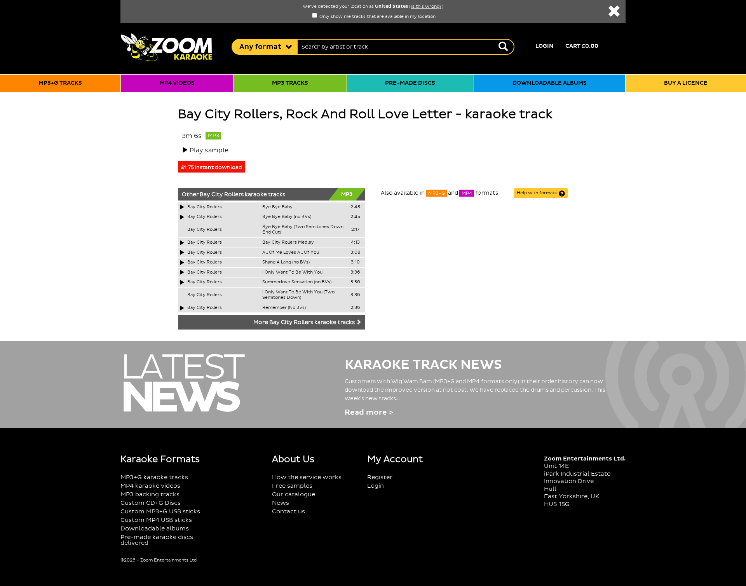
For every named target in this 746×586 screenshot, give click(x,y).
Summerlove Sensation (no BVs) (296, 282)
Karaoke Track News (423, 365)
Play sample (209, 150)
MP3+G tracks (60, 83)
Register (379, 477)
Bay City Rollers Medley (288, 242)
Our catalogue (293, 494)
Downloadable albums (549, 83)
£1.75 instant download (211, 167)
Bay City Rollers (222, 194)
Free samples (292, 486)
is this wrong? (426, 6)
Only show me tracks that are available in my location (377, 16)
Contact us (288, 511)
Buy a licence (686, 83)
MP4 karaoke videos (150, 486)
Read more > (369, 412)
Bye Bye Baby (277, 207)
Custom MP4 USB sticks (156, 520)
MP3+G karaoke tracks (154, 477)
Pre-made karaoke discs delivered (156, 540)
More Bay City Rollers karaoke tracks (304, 322)
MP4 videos (177, 83)
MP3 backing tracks (150, 494)
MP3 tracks (290, 83)
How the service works (307, 477)
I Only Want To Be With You (292, 272)
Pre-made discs (410, 83)
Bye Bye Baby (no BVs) (286, 217)
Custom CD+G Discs (150, 503)
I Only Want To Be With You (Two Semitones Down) (298, 295)
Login (544, 46)
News (280, 503)
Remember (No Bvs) (284, 307)
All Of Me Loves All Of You (290, 252)
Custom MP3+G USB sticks (160, 511)
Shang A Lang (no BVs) (286, 262)
